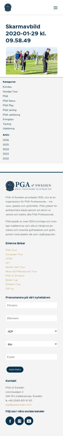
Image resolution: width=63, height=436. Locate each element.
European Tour (14, 254)
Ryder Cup (12, 280)
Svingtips (8, 119)
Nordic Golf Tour (15, 267)
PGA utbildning (11, 114)
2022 (6, 158)
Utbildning (9, 128)
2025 (6, 144)
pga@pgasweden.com (19, 404)
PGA (5, 96)
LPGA (9, 258)
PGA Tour (11, 250)
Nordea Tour (10, 91)
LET (8, 262)
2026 (6, 140)
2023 (6, 153)
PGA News (9, 100)
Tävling (7, 124)
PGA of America (15, 275)
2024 (6, 149)
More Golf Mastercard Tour (21, 271)
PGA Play (8, 105)
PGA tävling (9, 110)
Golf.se (10, 288)
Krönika (7, 86)
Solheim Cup (13, 284)
